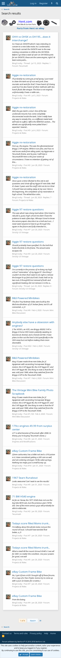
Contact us (7, 633)
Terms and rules (21, 633)
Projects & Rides (19, 98)
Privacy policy (36, 633)
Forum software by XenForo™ (23, 641)
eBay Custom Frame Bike (27, 451)
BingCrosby (17, 63)
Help (46, 633)
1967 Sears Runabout (25, 477)
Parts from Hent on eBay (30, 28)
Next (32, 620)
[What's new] (51, 3)
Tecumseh (23, 66)
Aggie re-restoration (24, 75)
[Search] (57, 3)
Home (53, 633)
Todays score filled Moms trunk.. (31, 523)
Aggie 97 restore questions (28, 209)
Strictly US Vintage (20, 232)
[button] (3, 3)
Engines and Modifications (24, 441)
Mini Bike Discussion (21, 416)
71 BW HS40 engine (23, 496)
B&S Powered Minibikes (26, 298)
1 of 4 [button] (22, 620)
